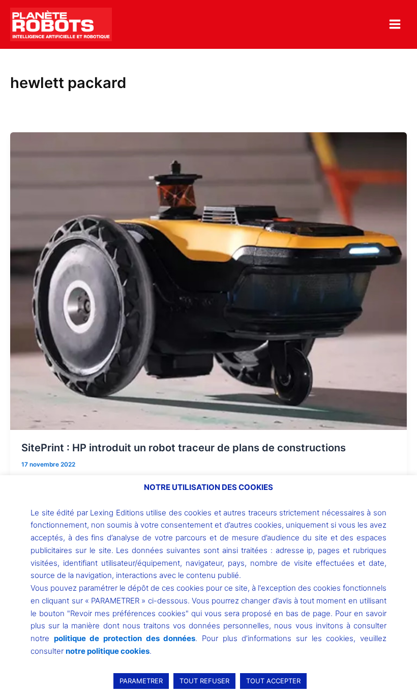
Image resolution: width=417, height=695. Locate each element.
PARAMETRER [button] (141, 681)
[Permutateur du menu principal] (395, 24)
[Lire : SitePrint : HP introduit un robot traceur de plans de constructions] (208, 280)
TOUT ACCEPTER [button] (273, 681)
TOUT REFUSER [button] (204, 681)
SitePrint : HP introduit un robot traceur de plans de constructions (183, 448)
